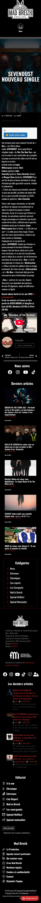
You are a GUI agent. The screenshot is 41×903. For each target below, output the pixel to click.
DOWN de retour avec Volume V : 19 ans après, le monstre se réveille (20, 547)
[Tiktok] (23, 674)
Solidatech (14, 643)
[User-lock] (36, 674)
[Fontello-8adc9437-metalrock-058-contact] (30, 674)
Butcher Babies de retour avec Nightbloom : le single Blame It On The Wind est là (20, 481)
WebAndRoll (32, 893)
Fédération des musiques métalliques (16, 833)
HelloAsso (14, 646)
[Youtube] (25, 372)
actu (16, 701)
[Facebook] (10, 372)
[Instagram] (18, 372)
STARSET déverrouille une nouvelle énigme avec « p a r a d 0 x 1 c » (18, 515)
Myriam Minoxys (20, 761)
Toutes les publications (24, 345)
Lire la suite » (8, 420)
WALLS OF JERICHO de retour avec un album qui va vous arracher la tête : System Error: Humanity (19, 447)
